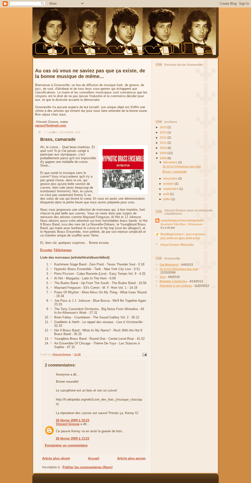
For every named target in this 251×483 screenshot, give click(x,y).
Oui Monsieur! (169, 264)
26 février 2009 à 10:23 (72, 420)
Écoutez (46, 250)
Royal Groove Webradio (177, 244)
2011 (163, 142)
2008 (163, 158)
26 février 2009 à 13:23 (72, 438)
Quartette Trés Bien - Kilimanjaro (182, 224)
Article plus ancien (131, 458)
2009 (163, 153)
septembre (171, 188)
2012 (163, 137)
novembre (170, 178)
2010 (163, 147)
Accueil (93, 458)
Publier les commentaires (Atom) (88, 467)
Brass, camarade (175, 171)
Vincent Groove (67, 424)
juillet (167, 199)
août (166, 194)
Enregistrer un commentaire (66, 445)
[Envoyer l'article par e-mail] (144, 354)
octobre (169, 183)
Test (162, 276)
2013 (163, 132)
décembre (170, 162)
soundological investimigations (182, 220)
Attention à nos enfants (176, 285)
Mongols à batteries (173, 281)
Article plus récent (56, 458)
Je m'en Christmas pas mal (182, 166)
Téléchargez (62, 250)
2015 (163, 127)
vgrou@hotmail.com (50, 125)
